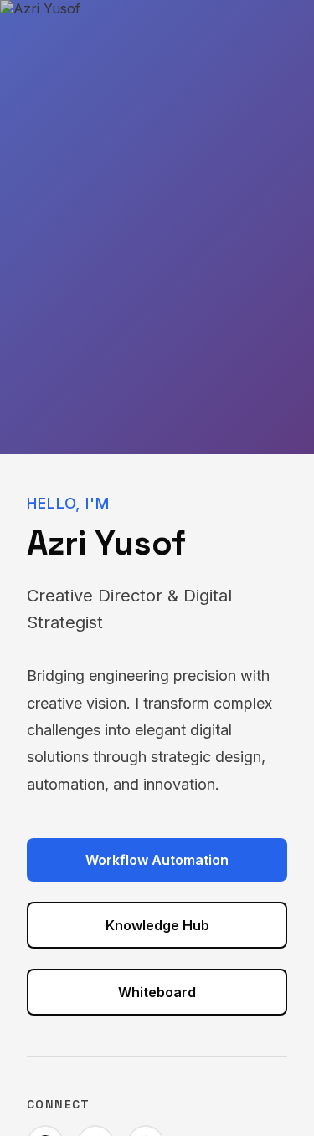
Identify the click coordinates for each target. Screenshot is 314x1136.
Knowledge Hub (157, 925)
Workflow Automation (157, 860)
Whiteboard (157, 992)
